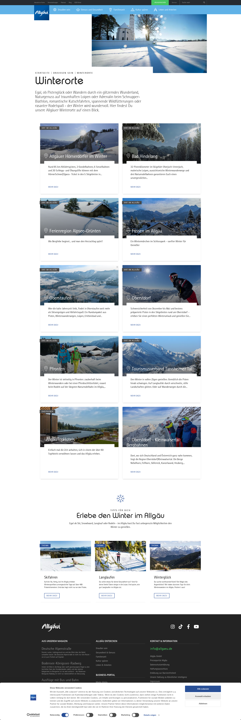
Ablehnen (203, 704)
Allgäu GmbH (156, 656)
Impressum (155, 681)
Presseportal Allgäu (158, 660)
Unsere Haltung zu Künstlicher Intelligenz (168, 677)
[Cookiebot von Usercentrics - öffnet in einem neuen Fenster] (33, 715)
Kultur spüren (102, 661)
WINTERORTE (85, 73)
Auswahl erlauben (203, 696)
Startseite (42, 73)
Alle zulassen (203, 689)
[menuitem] (62, 9)
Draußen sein (63, 73)
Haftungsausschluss (159, 669)
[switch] (89, 715)
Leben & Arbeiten (103, 665)
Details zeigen (150, 715)
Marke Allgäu (102, 682)
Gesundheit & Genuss (105, 652)
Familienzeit (101, 656)
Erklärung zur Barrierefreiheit (163, 673)
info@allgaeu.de (161, 649)
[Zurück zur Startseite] (41, 12)
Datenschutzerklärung (159, 664)
